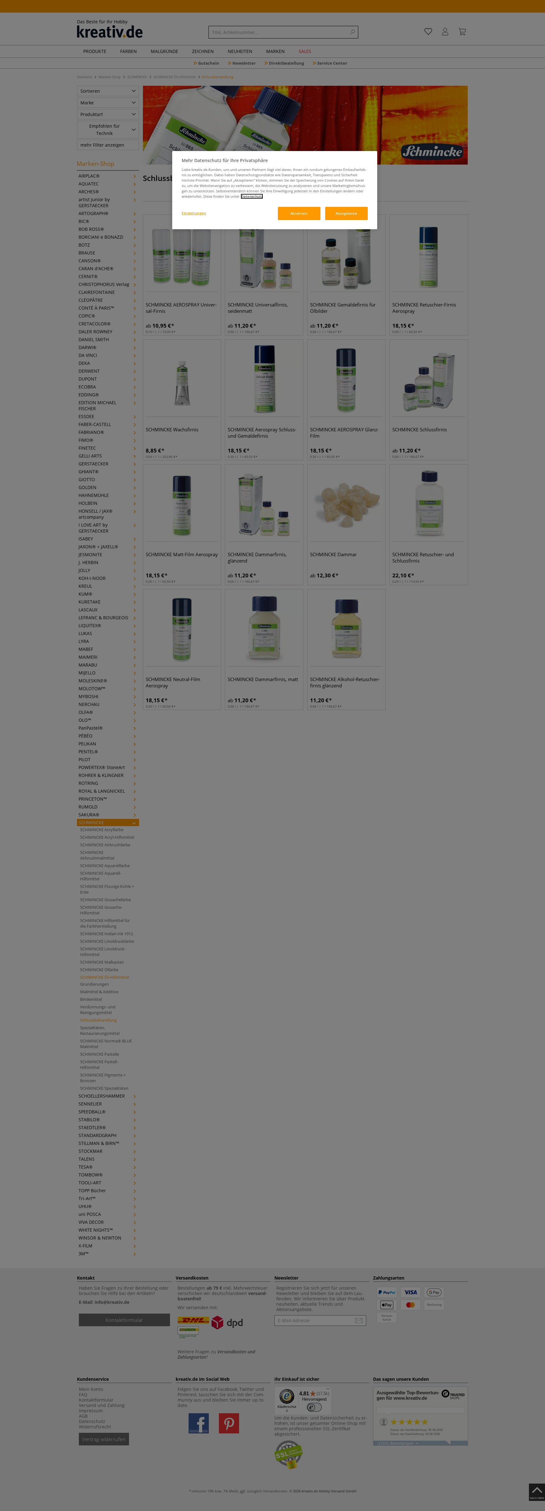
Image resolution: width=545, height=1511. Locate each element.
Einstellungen (194, 213)
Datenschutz (252, 196)
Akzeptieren (346, 213)
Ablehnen (299, 213)
